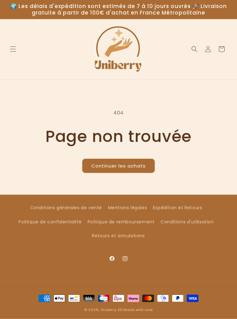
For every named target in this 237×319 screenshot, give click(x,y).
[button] (13, 49)
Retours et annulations (118, 236)
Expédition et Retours (177, 208)
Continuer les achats (118, 166)
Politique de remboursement (121, 222)
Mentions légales (127, 208)
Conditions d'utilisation (187, 222)
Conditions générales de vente (66, 208)
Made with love (138, 309)
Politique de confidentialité (50, 222)
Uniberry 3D (112, 309)
